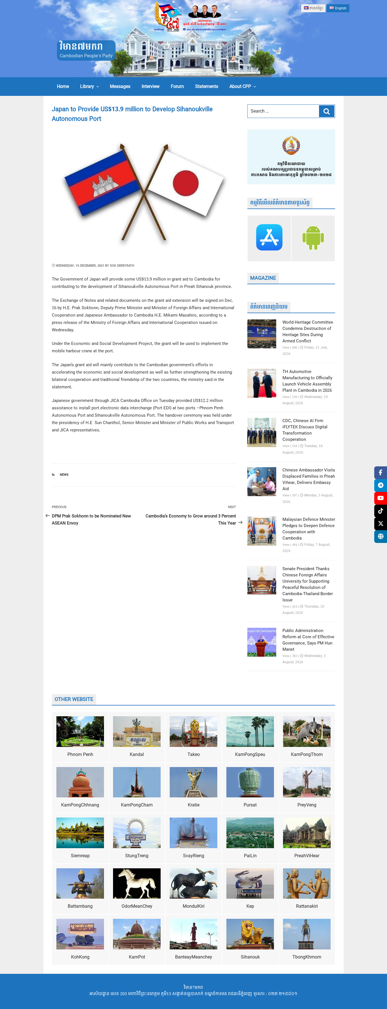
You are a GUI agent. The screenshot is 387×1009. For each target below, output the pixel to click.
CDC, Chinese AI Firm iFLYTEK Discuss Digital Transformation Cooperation (305, 430)
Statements (206, 86)
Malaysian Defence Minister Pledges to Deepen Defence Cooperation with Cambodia (308, 529)
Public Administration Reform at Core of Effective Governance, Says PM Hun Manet (308, 640)
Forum (177, 86)
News (64, 474)
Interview (151, 86)
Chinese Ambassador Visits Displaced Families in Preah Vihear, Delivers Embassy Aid (308, 479)
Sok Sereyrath (122, 265)
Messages (120, 86)
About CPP (240, 86)
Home (63, 86)
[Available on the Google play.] (313, 238)
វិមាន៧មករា (81, 47)
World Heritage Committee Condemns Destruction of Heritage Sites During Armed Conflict (307, 331)
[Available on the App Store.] (269, 238)
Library (87, 86)
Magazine (263, 278)
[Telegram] (380, 485)
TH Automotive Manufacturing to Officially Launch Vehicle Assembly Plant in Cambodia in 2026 (307, 381)
